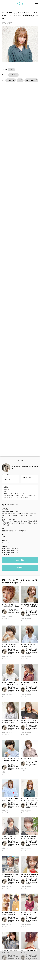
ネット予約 (20, 561)
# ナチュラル (13, 75)
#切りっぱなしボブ (31, 80)
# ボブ (11, 69)
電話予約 (20, 569)
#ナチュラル (10, 80)
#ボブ (20, 80)
